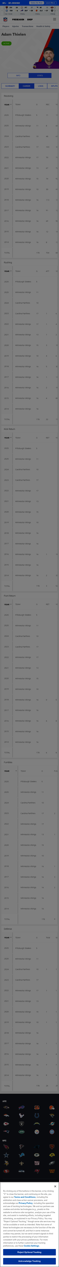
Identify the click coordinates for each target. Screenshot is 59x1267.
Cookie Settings (31, 1246)
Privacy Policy (26, 1203)
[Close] (55, 1186)
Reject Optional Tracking (29, 1252)
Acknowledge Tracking (29, 1261)
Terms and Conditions (25, 1197)
